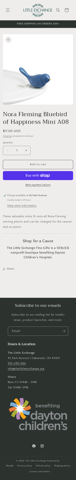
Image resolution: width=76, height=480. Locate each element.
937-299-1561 (17, 363)
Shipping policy (62, 466)
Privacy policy (24, 466)
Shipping (7, 136)
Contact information (40, 471)
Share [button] (10, 268)
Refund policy (43, 466)
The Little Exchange (36, 461)
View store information (21, 205)
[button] (8, 10)
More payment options (38, 185)
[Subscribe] (63, 331)
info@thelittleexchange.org (26, 368)
